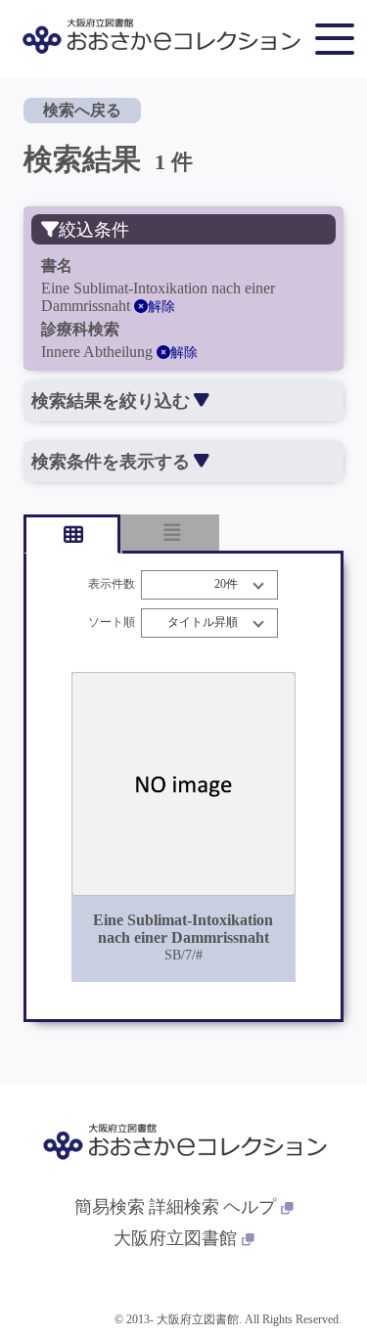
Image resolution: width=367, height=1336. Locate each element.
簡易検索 (109, 1207)
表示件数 (111, 584)
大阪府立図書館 (175, 1238)
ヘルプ (249, 1207)
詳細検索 (184, 1207)
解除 (161, 306)
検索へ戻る (82, 110)
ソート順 (111, 622)
